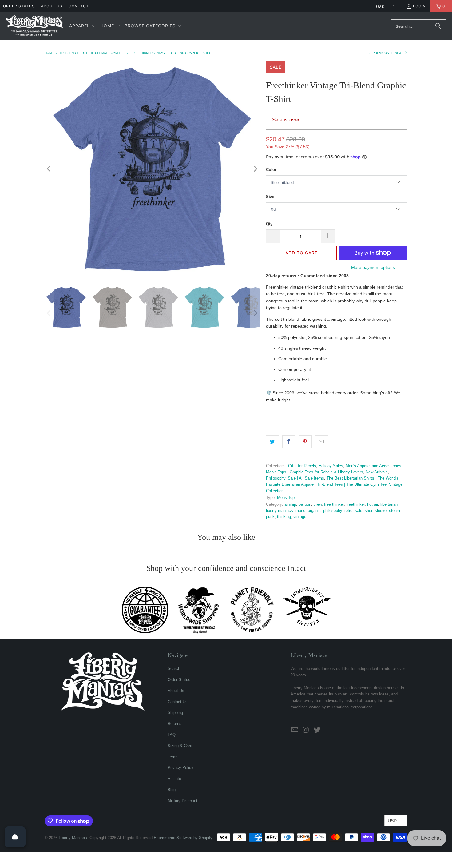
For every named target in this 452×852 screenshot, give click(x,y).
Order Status (19, 6)
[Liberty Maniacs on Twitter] (317, 730)
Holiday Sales (331, 466)
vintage (299, 517)
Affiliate (174, 778)
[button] (82, 26)
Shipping (175, 712)
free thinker (334, 504)
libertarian (389, 504)
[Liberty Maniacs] (34, 26)
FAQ (172, 734)
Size (270, 196)
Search (174, 668)
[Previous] (49, 169)
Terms (173, 756)
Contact (79, 6)
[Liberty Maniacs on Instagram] (306, 730)
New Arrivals (377, 472)
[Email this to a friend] (321, 441)
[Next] (255, 169)
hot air (372, 504)
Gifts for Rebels (302, 466)
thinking (284, 517)
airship (290, 504)
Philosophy (275, 478)
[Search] (438, 26)
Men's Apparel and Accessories (373, 466)
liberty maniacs (279, 510)
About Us (51, 6)
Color (271, 169)
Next (399, 52)
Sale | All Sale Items (306, 478)
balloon (305, 504)
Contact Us (178, 701)
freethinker (355, 504)
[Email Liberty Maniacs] (295, 730)
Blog (172, 789)
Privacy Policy (180, 767)
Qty (269, 223)
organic (314, 510)
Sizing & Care (180, 745)
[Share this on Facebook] (288, 441)
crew (318, 504)
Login (419, 6)
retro (348, 510)
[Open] (15, 836)
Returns (174, 723)
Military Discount (182, 800)
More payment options (373, 267)
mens (300, 510)
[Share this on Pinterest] (305, 441)
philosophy (332, 510)
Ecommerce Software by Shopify (183, 837)
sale (358, 510)
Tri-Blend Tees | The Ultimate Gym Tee (352, 484)
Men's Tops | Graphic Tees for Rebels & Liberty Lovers (314, 472)
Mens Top (286, 498)
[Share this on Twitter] (272, 441)
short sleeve (376, 510)
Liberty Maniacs (73, 837)
